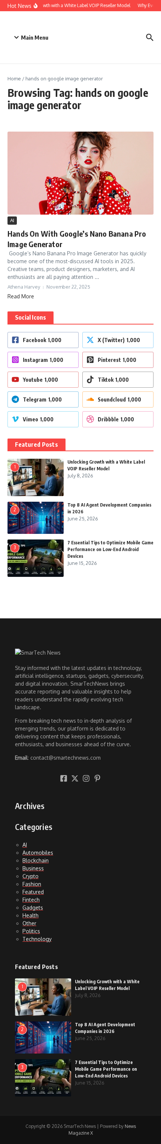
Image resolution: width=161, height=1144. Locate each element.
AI (12, 220)
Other (29, 923)
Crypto (30, 876)
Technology (37, 939)
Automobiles (37, 852)
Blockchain (35, 860)
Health (30, 915)
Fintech (31, 900)
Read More (20, 296)
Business (33, 868)
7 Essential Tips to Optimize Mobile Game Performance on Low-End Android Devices (110, 549)
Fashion (31, 884)
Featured (33, 892)
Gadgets (32, 907)
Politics (31, 931)
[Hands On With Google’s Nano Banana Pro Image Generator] (80, 173)
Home (14, 79)
